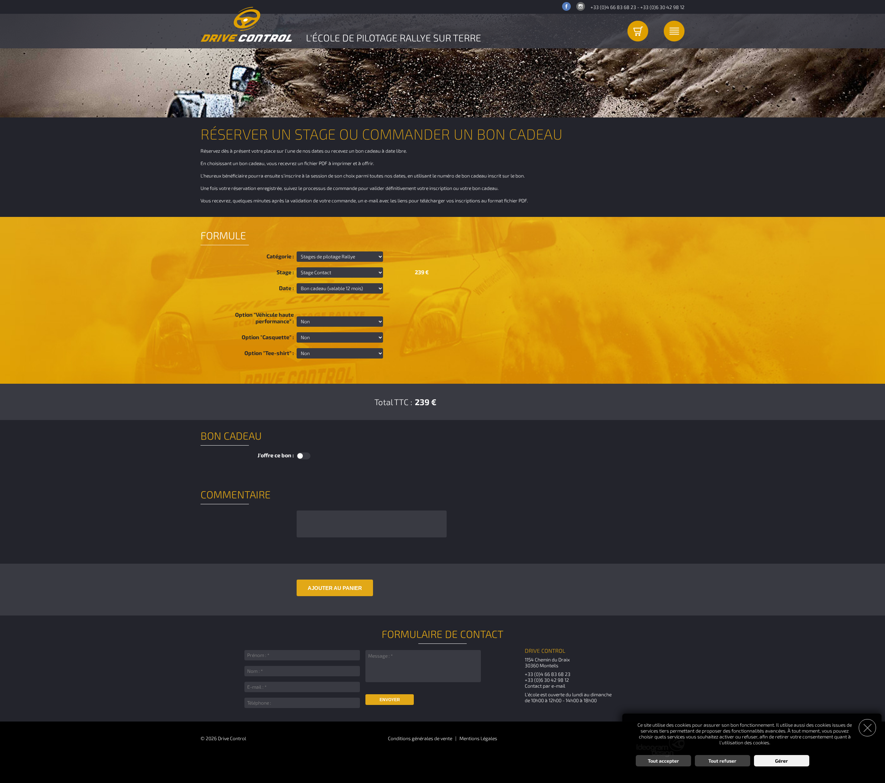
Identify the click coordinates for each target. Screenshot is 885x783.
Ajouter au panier (335, 588)
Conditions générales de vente (420, 738)
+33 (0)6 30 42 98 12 (662, 7)
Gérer (781, 761)
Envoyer (390, 699)
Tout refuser (722, 761)
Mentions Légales (478, 738)
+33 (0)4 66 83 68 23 (613, 7)
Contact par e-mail (545, 686)
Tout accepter (663, 761)
